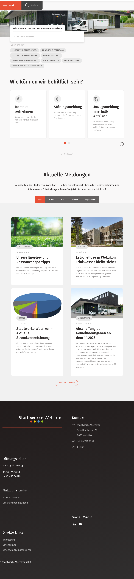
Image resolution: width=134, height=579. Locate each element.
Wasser (75, 199)
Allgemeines (90, 199)
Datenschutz (9, 544)
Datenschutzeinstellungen (17, 549)
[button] (11, 5)
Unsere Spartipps (51, 55)
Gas (62, 199)
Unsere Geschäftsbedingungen (27, 66)
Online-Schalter (51, 60)
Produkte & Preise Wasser (24, 55)
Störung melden (11, 497)
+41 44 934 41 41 (85, 440)
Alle (39, 199)
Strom (51, 199)
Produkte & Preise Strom (24, 50)
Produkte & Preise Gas (53, 50)
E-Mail (80, 446)
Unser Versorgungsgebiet (24, 60)
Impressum (8, 539)
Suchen (34, 5)
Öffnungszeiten (72, 60)
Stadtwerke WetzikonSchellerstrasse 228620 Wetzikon (88, 430)
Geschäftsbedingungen (15, 502)
